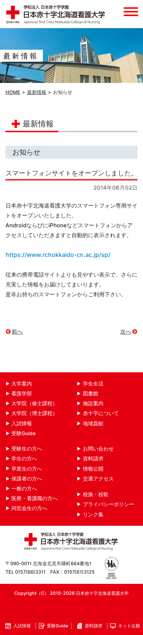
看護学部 (21, 393)
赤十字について (101, 413)
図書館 (90, 393)
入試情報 (21, 423)
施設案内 (93, 403)
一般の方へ (24, 488)
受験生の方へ (26, 449)
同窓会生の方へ (29, 508)
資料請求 (93, 458)
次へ (125, 331)
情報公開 (93, 469)
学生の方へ (24, 458)
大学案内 (21, 384)
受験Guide (23, 433)
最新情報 (36, 92)
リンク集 (93, 514)
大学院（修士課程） (34, 403)
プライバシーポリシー (108, 504)
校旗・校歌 (96, 494)
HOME (13, 92)
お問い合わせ (98, 449)
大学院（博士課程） (34, 413)
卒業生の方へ (26, 469)
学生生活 (93, 384)
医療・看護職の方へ (34, 498)
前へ (17, 331)
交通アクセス (98, 479)
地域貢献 (93, 423)
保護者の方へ (26, 479)
